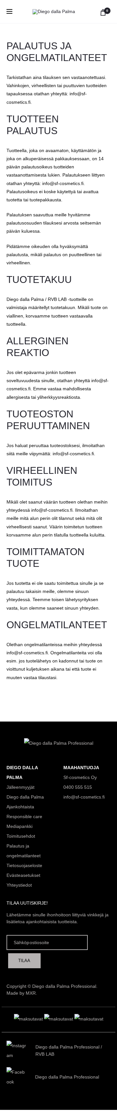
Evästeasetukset (23, 875)
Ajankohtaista (20, 806)
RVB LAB (44, 1054)
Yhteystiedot (19, 885)
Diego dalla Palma (25, 797)
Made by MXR (21, 993)
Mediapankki (19, 826)
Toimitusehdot (20, 836)
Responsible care (24, 816)
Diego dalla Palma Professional (67, 1047)
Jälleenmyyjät (20, 787)
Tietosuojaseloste (24, 865)
